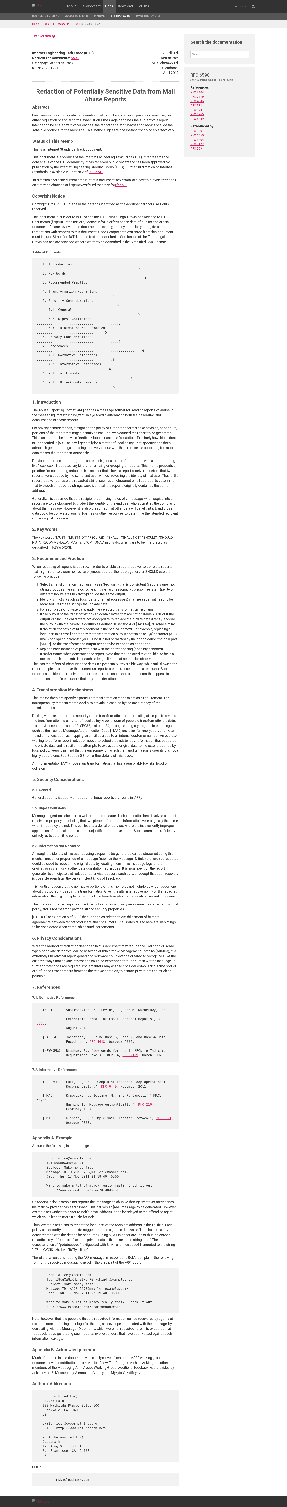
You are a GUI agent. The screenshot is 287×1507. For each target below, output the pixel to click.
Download (125, 6)
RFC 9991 (197, 148)
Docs (109, 6)
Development (90, 6)
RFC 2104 (146, 1104)
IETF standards (120, 15)
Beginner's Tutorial (45, 15)
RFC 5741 (96, 172)
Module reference (76, 15)
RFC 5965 (197, 114)
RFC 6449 (109, 1086)
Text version (41, 36)
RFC (75, 24)
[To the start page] (40, 1501)
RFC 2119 (130, 1055)
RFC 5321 (163, 1118)
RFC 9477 (197, 144)
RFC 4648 (97, 1041)
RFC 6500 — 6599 (91, 24)
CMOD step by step (148, 15)
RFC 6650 (197, 135)
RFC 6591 (197, 131)
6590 (75, 58)
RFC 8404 (197, 140)
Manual (99, 15)
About (71, 6)
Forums (143, 6)
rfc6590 (121, 185)
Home (35, 24)
